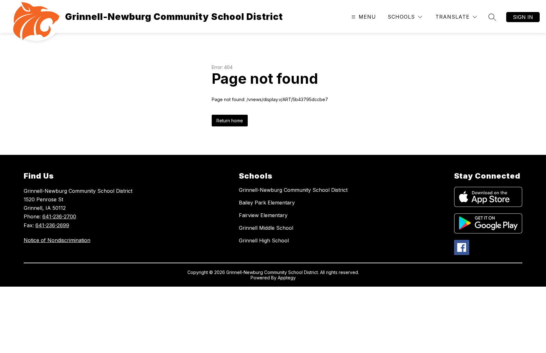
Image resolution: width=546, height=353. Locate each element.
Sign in (523, 17)
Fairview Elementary (263, 215)
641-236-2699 (52, 225)
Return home (229, 120)
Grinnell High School (264, 240)
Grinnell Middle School (266, 228)
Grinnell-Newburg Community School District (293, 190)
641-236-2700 (59, 216)
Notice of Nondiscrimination (57, 240)
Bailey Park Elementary (267, 202)
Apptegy (287, 277)
